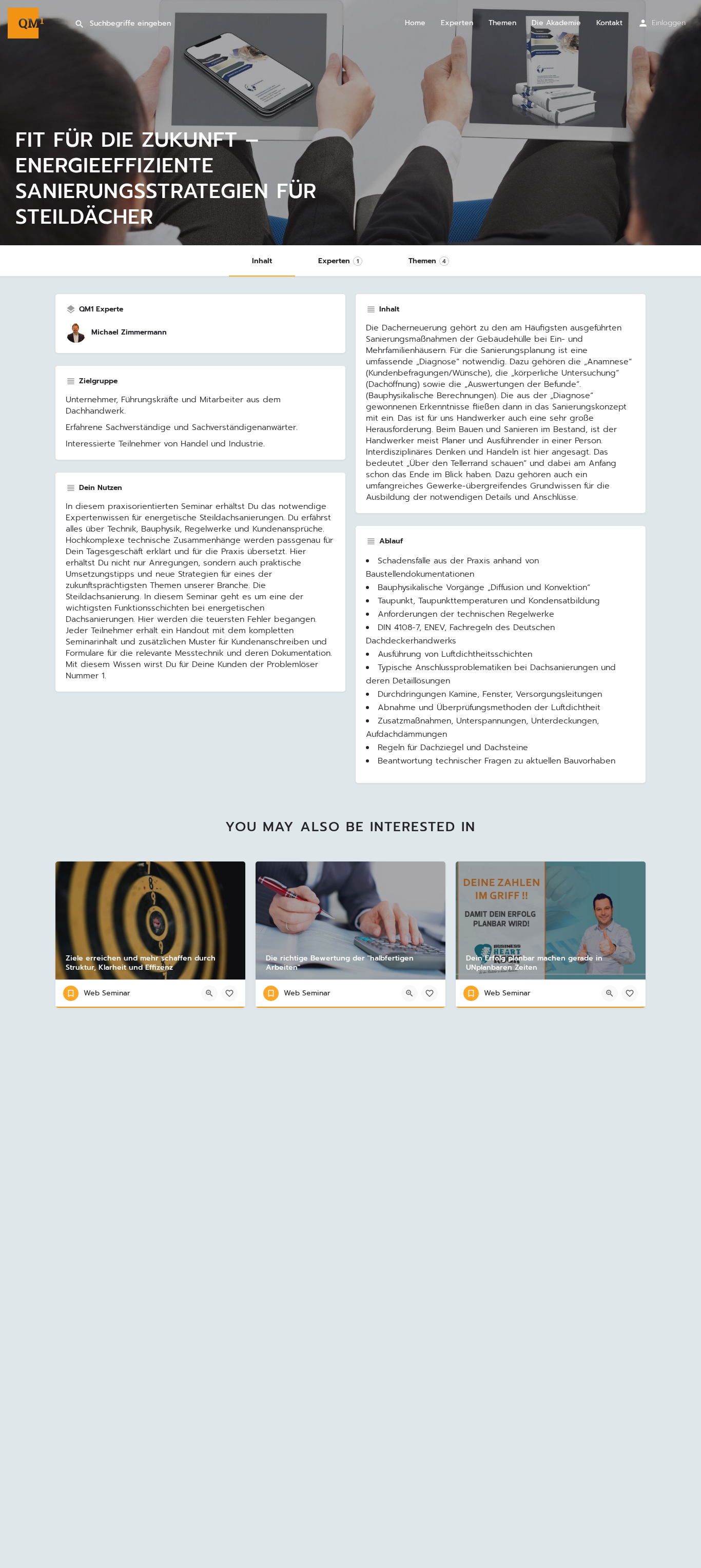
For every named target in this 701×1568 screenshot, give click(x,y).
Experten (457, 23)
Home (415, 23)
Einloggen (669, 22)
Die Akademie (556, 23)
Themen (502, 23)
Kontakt (609, 23)
